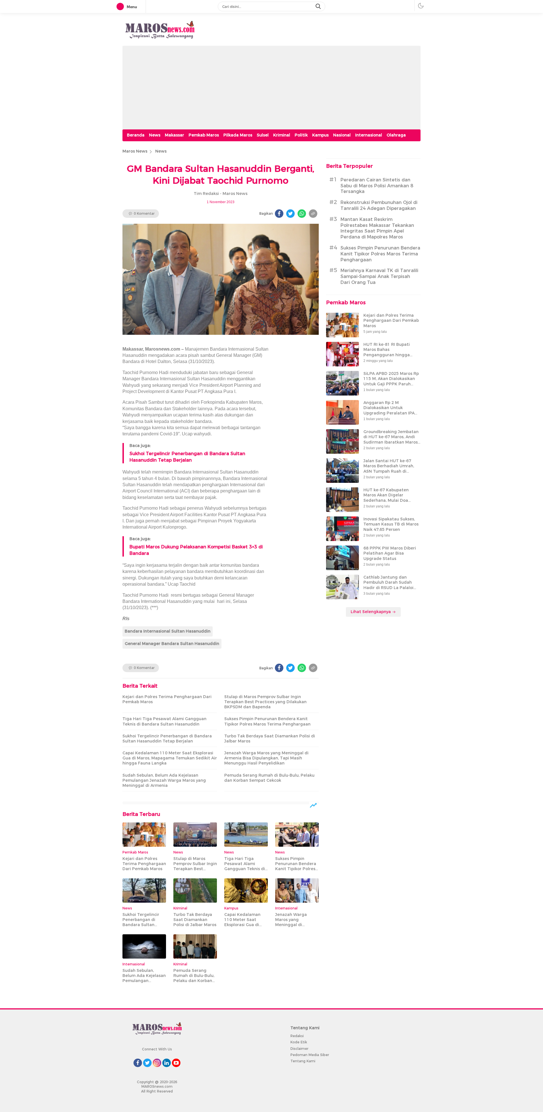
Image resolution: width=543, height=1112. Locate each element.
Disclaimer (299, 1048)
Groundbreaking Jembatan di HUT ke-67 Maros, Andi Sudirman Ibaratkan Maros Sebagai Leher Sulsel (391, 439)
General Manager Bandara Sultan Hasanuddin (172, 643)
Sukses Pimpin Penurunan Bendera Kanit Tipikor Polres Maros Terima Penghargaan (267, 721)
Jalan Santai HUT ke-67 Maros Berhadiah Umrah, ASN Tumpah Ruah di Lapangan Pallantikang (388, 468)
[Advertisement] (271, 85)
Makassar (174, 135)
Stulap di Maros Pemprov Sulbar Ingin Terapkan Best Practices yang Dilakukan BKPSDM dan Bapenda (265, 701)
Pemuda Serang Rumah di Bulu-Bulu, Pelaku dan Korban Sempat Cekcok (269, 778)
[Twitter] (290, 213)
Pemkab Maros (204, 135)
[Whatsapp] (302, 213)
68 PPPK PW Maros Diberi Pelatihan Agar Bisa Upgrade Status (389, 553)
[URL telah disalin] (313, 213)
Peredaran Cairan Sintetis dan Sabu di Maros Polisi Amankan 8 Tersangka (377, 185)
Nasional (342, 135)
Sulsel (263, 135)
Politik (301, 135)
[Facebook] (279, 213)
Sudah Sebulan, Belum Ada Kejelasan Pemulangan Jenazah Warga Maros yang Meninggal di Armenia (164, 780)
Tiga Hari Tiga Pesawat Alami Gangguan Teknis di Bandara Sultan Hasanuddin (164, 721)
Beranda (136, 135)
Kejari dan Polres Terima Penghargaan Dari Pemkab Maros (167, 699)
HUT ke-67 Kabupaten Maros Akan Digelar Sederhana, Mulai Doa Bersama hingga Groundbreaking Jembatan (391, 500)
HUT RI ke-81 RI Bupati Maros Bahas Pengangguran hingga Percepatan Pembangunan (391, 352)
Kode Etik (298, 1042)
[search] (318, 6)
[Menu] (121, 7)
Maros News (134, 151)
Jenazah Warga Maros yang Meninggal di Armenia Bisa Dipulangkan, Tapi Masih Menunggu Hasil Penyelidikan (266, 758)
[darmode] (421, 5)
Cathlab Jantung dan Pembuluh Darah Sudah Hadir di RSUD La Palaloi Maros (388, 585)
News (154, 135)
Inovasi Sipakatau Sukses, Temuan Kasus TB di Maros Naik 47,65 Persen (391, 524)
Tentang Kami (302, 1061)
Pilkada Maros (237, 135)
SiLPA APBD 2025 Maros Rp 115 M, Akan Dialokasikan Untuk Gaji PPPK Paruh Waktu (391, 381)
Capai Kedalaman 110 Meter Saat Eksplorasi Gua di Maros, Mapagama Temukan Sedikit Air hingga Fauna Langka (169, 758)
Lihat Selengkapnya (371, 611)
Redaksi (297, 1036)
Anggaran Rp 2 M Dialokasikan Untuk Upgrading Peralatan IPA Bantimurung (389, 410)
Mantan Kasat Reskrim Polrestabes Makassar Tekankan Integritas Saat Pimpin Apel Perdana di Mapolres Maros (377, 228)
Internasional (368, 135)
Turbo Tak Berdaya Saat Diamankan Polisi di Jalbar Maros (269, 738)
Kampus (320, 135)
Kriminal (281, 135)
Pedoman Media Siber (309, 1055)
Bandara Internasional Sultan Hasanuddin (167, 631)
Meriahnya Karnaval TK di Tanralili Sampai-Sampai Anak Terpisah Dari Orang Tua (379, 276)
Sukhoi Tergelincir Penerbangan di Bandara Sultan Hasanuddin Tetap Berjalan (167, 738)
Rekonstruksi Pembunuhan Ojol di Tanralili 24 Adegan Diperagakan (379, 205)
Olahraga (396, 135)
